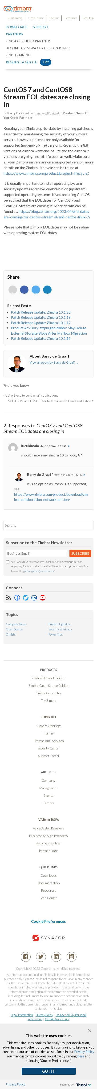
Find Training (18, 55)
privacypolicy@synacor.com (39, 571)
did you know (18, 385)
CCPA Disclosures (57, 1019)
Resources (71, 18)
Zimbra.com (15, 18)
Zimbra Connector (48, 693)
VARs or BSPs (48, 819)
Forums (54, 18)
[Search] (85, 525)
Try (45, 62)
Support (41, 27)
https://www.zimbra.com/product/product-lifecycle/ (46, 173)
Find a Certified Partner (28, 41)
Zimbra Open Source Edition (48, 685)
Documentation (48, 883)
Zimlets (11, 634)
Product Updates (59, 624)
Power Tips (55, 634)
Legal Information (22, 1015)
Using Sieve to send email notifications (31, 395)
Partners (25, 117)
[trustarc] (83, 1084)
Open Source (36, 18)
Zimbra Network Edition (48, 678)
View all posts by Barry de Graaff (54, 362)
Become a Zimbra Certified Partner (38, 48)
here (80, 1056)
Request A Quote (21, 62)
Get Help (88, 18)
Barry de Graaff (19, 113)
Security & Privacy (60, 629)
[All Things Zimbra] (18, 9)
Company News (16, 624)
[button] (90, 1030)
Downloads (17, 27)
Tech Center (48, 898)
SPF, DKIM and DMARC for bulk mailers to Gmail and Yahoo (50, 401)
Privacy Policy (44, 1015)
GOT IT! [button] (48, 1071)
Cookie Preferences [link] (48, 921)
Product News (73, 113)
